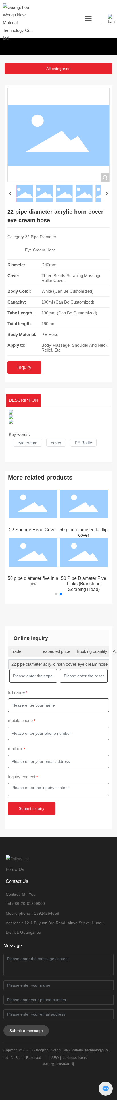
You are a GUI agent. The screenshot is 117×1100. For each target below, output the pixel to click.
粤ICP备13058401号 (58, 1064)
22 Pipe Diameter (40, 236)
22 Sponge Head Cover (33, 529)
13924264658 (46, 913)
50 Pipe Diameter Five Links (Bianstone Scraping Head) (83, 583)
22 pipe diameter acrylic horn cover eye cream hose (59, 664)
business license (76, 1058)
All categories (58, 68)
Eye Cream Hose (40, 250)
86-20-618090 (27, 903)
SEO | (57, 1058)
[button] (56, 594)
